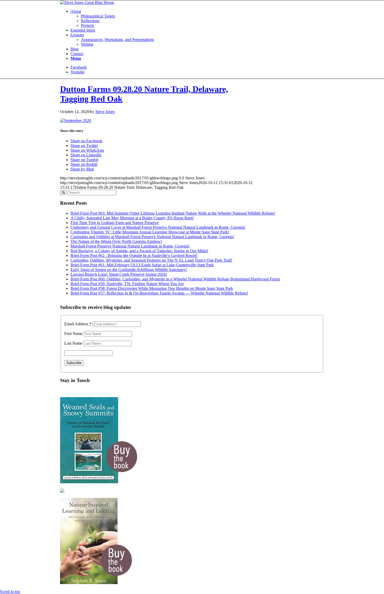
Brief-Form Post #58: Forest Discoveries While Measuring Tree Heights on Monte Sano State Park (152, 288)
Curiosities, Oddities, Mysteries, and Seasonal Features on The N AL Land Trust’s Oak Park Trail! (151, 260)
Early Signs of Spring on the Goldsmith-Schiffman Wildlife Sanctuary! (129, 269)
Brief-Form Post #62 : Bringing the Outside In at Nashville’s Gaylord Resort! (134, 255)
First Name (73, 333)
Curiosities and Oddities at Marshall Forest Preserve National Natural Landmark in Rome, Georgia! (152, 236)
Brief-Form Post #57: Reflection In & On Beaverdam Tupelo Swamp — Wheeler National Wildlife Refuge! (159, 293)
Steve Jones (105, 111)
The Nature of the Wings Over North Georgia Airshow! (116, 241)
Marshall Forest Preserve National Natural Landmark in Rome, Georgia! (130, 246)
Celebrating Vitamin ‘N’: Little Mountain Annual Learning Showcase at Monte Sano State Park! (150, 232)
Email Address (77, 324)
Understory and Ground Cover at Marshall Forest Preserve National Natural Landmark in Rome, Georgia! (158, 227)
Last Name (73, 343)
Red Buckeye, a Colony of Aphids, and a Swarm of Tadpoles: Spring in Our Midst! (139, 251)
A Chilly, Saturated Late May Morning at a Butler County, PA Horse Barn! (132, 218)
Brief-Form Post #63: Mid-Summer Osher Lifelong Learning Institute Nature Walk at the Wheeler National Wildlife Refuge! (173, 213)
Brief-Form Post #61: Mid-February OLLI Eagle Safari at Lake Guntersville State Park (142, 265)
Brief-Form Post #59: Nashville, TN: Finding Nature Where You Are (127, 283)
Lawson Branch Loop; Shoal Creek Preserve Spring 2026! (119, 274)
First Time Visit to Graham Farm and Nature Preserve (115, 222)
